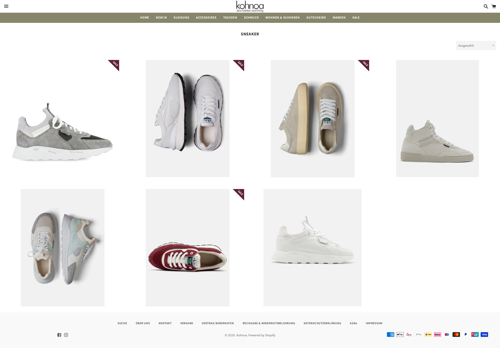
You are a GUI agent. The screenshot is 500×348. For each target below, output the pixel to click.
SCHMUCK (251, 17)
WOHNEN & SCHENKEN (282, 17)
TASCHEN (230, 17)
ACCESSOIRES (206, 17)
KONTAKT (165, 323)
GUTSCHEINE (316, 17)
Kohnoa (242, 335)
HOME (144, 17)
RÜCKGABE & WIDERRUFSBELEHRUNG (269, 323)
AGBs (353, 323)
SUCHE (122, 323)
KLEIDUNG (181, 17)
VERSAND (186, 323)
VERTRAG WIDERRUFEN (218, 323)
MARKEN (339, 17)
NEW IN (161, 17)
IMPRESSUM (374, 323)
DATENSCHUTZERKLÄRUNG (322, 323)
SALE (356, 17)
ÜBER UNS (143, 323)
